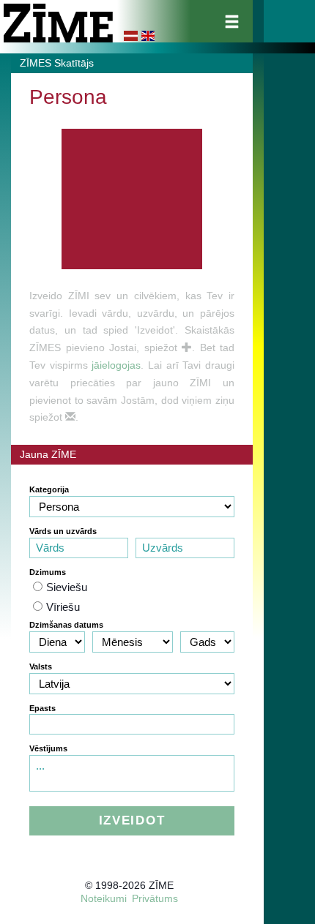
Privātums (155, 898)
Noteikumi (104, 898)
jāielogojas (116, 365)
